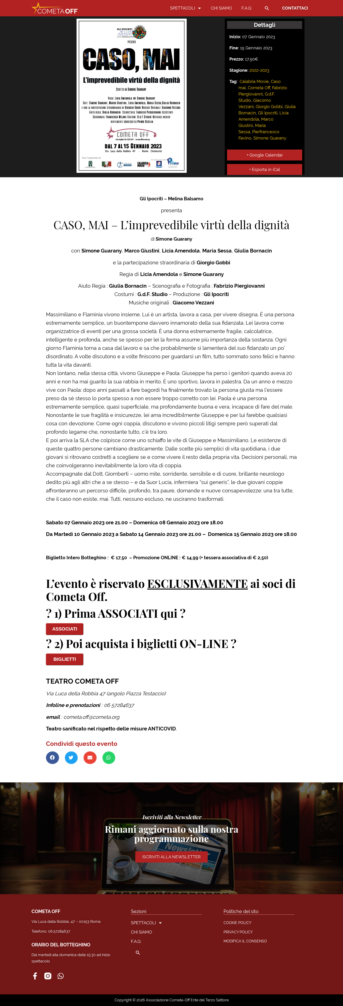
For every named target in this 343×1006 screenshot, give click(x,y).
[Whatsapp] (60, 975)
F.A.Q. (247, 8)
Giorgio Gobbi (269, 106)
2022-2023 (259, 70)
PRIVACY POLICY (238, 932)
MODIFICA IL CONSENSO (245, 941)
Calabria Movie (254, 81)
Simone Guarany (269, 138)
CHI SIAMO (221, 8)
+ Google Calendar (265, 155)
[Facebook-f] (35, 975)
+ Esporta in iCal (264, 169)
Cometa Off (259, 87)
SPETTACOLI (182, 8)
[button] (267, 8)
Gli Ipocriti (267, 112)
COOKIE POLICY (237, 923)
